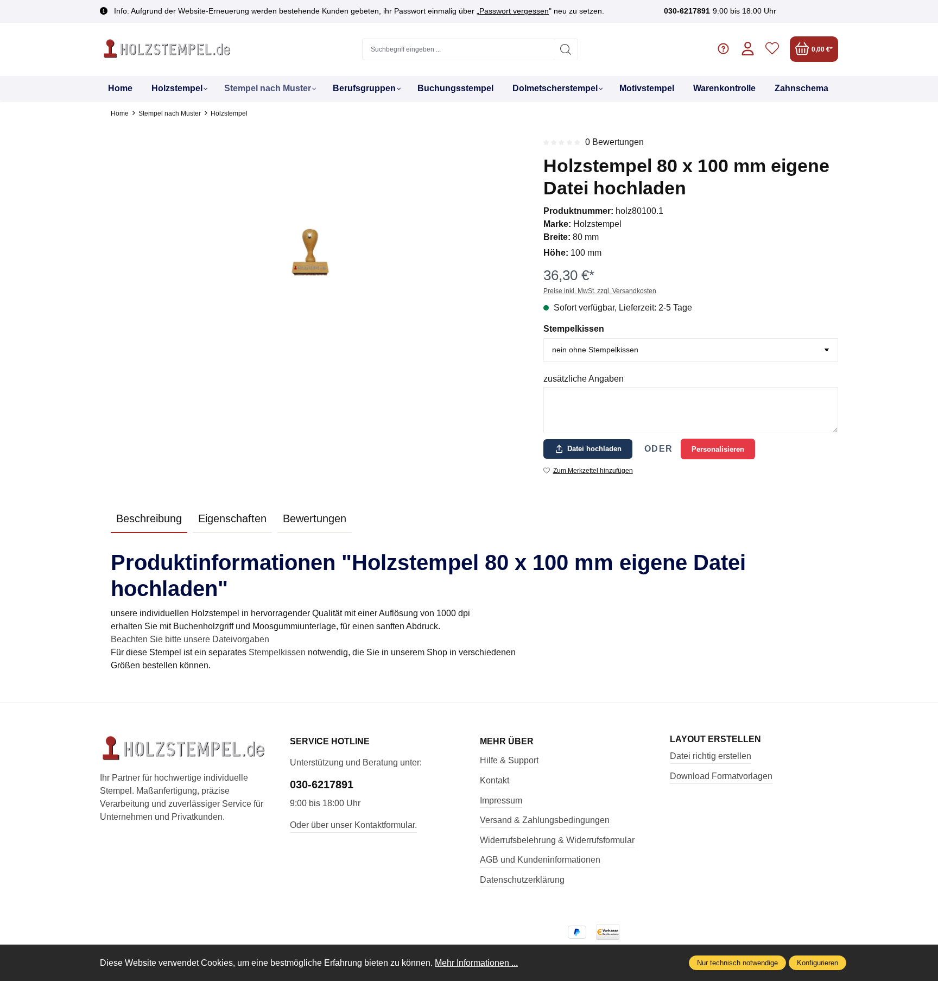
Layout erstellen (715, 739)
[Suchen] (566, 49)
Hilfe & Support (509, 760)
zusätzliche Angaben (583, 378)
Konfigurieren (817, 963)
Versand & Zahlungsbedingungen (545, 820)
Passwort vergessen (514, 11)
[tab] (149, 519)
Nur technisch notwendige (737, 963)
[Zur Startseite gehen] (168, 49)
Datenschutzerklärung (522, 879)
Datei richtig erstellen (710, 756)
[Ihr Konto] (748, 49)
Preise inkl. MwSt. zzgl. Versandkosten (599, 291)
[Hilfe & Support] (723, 49)
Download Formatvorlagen (721, 776)
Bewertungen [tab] (314, 518)
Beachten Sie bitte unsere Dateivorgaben (190, 639)
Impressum (501, 800)
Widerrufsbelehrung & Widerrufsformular (557, 840)
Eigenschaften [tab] (232, 518)
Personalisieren (718, 449)
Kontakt (494, 780)
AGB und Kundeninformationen (540, 859)
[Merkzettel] (772, 49)
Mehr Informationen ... (476, 962)
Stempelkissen (573, 328)
